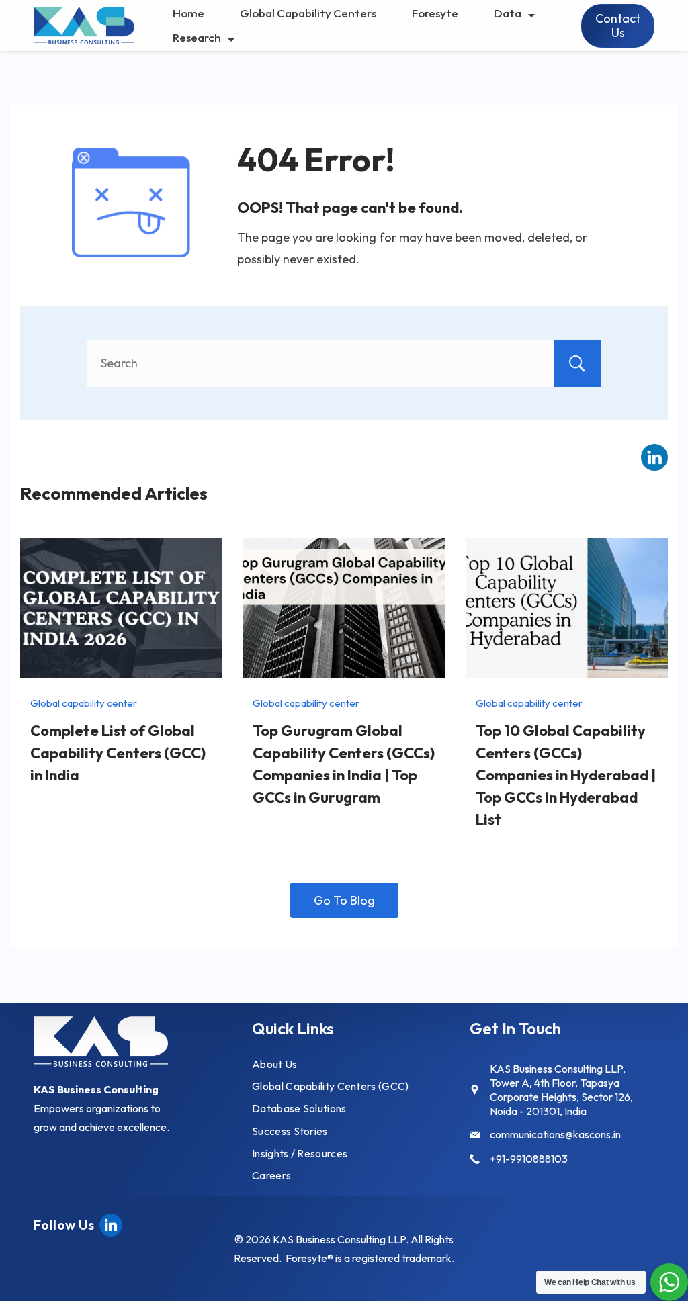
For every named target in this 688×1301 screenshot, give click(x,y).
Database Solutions (299, 1108)
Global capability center (83, 703)
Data (507, 13)
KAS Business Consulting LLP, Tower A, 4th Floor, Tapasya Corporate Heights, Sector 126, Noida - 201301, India (561, 1089)
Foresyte (435, 13)
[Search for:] (344, 363)
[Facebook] (110, 1223)
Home (188, 13)
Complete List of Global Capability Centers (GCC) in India (118, 752)
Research (197, 37)
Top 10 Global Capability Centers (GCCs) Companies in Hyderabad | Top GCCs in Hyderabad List (566, 775)
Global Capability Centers (308, 13)
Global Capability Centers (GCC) (330, 1086)
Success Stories (290, 1131)
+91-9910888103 (529, 1158)
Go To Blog (344, 900)
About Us (274, 1064)
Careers (271, 1175)
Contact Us (617, 26)
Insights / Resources (299, 1153)
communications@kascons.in (555, 1134)
